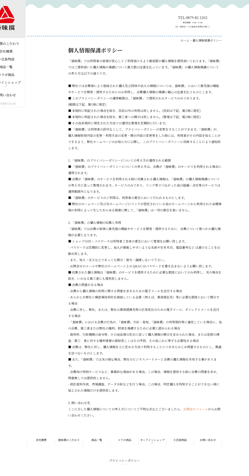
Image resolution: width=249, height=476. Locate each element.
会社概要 (41, 440)
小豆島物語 (180, 440)
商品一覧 (96, 440)
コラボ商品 (124, 440)
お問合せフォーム (195, 409)
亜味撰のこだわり (69, 440)
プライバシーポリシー (124, 460)
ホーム (185, 40)
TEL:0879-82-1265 (192, 22)
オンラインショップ (152, 440)
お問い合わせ (208, 440)
